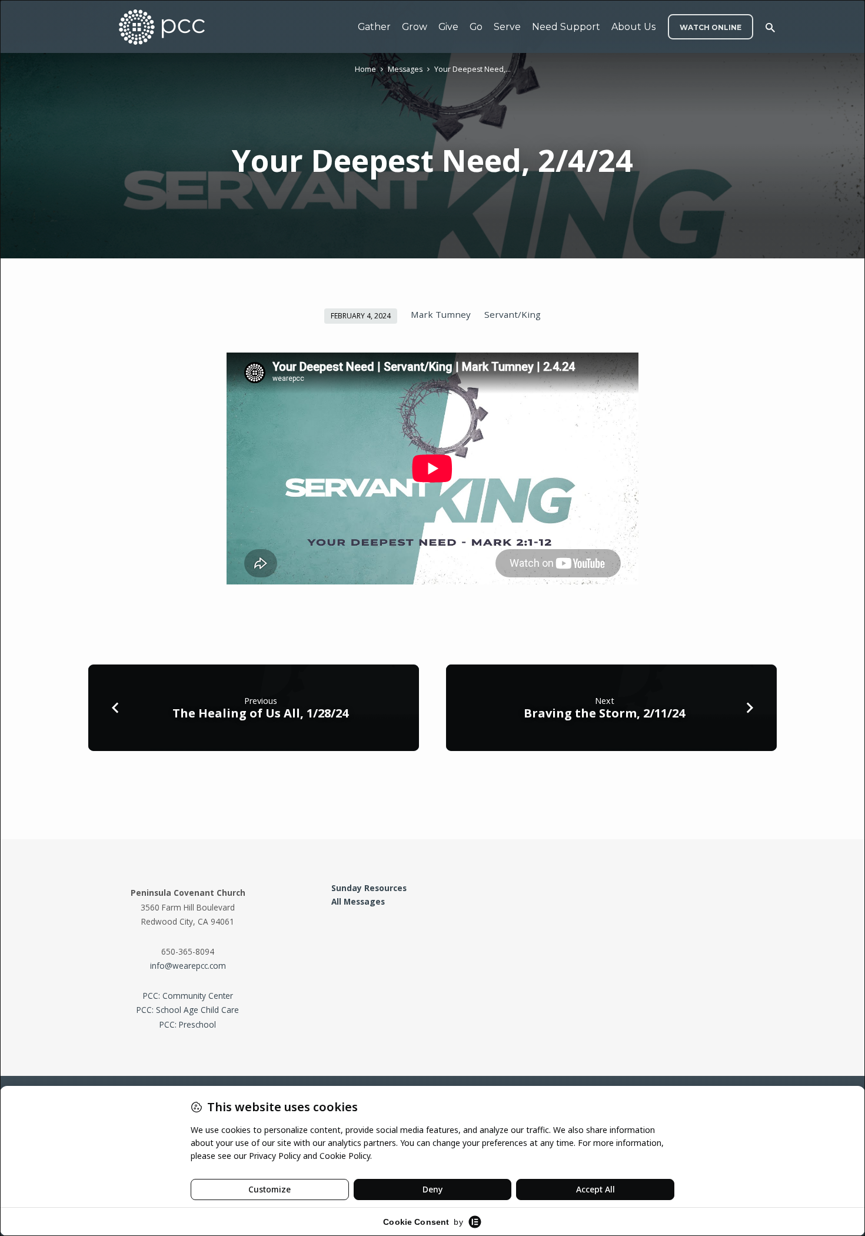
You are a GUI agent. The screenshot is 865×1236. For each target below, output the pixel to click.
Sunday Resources (369, 887)
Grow (414, 26)
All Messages (358, 901)
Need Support (566, 26)
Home (365, 69)
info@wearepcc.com (188, 965)
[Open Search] (770, 27)
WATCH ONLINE (710, 27)
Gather (374, 26)
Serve (507, 26)
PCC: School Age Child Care (188, 1009)
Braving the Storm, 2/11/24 (604, 713)
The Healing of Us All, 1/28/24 (260, 713)
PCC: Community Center (188, 995)
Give (448, 26)
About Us (633, 26)
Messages (405, 69)
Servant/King (512, 314)
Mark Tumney (441, 314)
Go (476, 26)
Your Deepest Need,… (472, 69)
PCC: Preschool (187, 1024)
